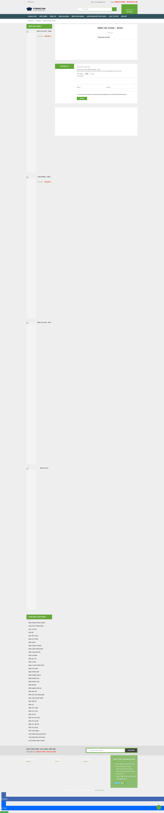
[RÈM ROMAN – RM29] (31, 247)
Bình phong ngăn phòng (37, 622)
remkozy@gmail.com (121, 778)
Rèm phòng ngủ (34, 678)
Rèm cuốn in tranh (35, 645)
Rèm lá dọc (32, 662)
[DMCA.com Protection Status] (119, 783)
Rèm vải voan (33, 727)
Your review (80, 76)
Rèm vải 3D (32, 714)
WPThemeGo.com (99, 790)
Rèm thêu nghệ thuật (36, 698)
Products (38, 21)
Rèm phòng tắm (34, 681)
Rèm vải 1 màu (33, 708)
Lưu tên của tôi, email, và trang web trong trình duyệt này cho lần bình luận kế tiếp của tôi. (102, 94)
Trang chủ (30, 21)
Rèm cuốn (32, 642)
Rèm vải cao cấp (34, 717)
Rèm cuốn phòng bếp (36, 649)
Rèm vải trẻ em (34, 724)
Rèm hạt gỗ (32, 658)
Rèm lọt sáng (33, 668)
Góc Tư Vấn (32, 629)
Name (79, 87)
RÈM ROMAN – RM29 (44, 177)
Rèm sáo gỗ (33, 691)
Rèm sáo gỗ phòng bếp (36, 695)
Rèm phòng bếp (34, 672)
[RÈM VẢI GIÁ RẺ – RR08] (31, 102)
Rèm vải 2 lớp (33, 711)
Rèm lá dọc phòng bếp (36, 665)
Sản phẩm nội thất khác (37, 737)
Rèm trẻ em (32, 701)
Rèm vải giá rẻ (33, 721)
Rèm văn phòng (34, 731)
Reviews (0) (64, 66)
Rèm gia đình (33, 655)
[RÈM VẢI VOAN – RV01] (31, 393)
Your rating (80, 73)
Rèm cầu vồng (33, 639)
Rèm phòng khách (35, 675)
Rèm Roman (32, 685)
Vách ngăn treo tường (37, 740)
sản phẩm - (129, 10)
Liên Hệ (31, 632)
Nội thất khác (33, 636)
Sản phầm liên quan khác (37, 734)
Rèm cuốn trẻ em (34, 652)
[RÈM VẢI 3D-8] (31, 539)
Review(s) (110, 32)
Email (109, 87)
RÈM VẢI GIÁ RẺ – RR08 (44, 31)
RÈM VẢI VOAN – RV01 (44, 322)
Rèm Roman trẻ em (35, 688)
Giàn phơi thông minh (36, 626)
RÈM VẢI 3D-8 (44, 468)
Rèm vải (31, 704)
